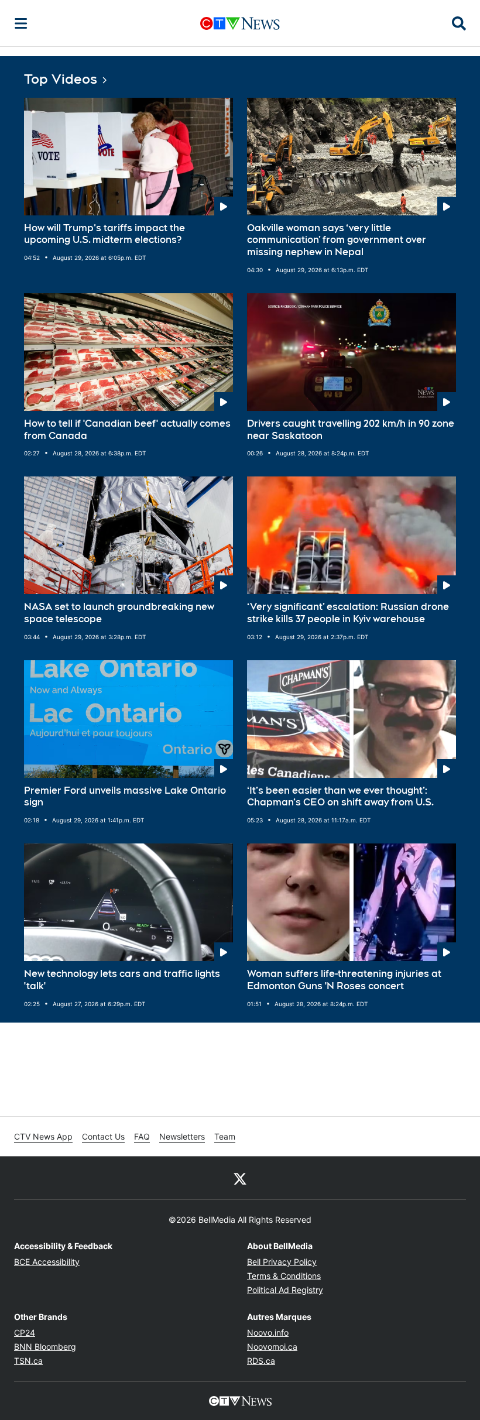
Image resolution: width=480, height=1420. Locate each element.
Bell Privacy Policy (282, 1262)
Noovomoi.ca (272, 1347)
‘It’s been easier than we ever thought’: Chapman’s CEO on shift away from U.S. (340, 796)
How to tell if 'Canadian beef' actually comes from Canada (127, 429)
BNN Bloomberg (45, 1347)
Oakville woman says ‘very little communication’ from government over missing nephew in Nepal (336, 240)
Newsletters (182, 1136)
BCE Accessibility (47, 1262)
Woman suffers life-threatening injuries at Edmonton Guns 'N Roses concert (344, 980)
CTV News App (43, 1136)
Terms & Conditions (284, 1276)
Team (224, 1136)
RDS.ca (261, 1361)
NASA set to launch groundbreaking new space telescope (119, 613)
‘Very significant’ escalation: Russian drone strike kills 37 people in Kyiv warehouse (348, 613)
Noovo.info (268, 1332)
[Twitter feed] (240, 1178)
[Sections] (21, 23)
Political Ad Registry (285, 1290)
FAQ (142, 1136)
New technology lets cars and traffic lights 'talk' (122, 980)
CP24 (24, 1332)
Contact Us (103, 1136)
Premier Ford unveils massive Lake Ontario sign (125, 796)
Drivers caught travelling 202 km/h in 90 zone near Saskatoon (350, 429)
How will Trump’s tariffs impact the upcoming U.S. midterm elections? (104, 234)
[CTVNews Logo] (240, 23)
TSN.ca (28, 1361)
